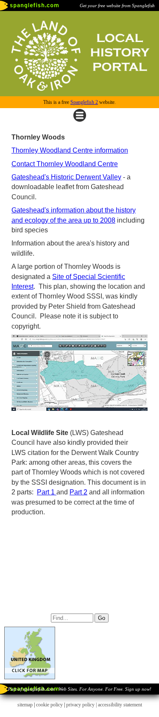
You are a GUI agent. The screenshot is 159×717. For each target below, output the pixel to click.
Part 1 (46, 492)
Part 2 (78, 492)
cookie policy (49, 705)
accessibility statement (120, 705)
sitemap (25, 705)
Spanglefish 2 (84, 102)
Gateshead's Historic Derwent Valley (66, 177)
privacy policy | (82, 705)
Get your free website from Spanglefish (117, 5)
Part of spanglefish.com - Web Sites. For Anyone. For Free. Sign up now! (79, 689)
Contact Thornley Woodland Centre (64, 163)
